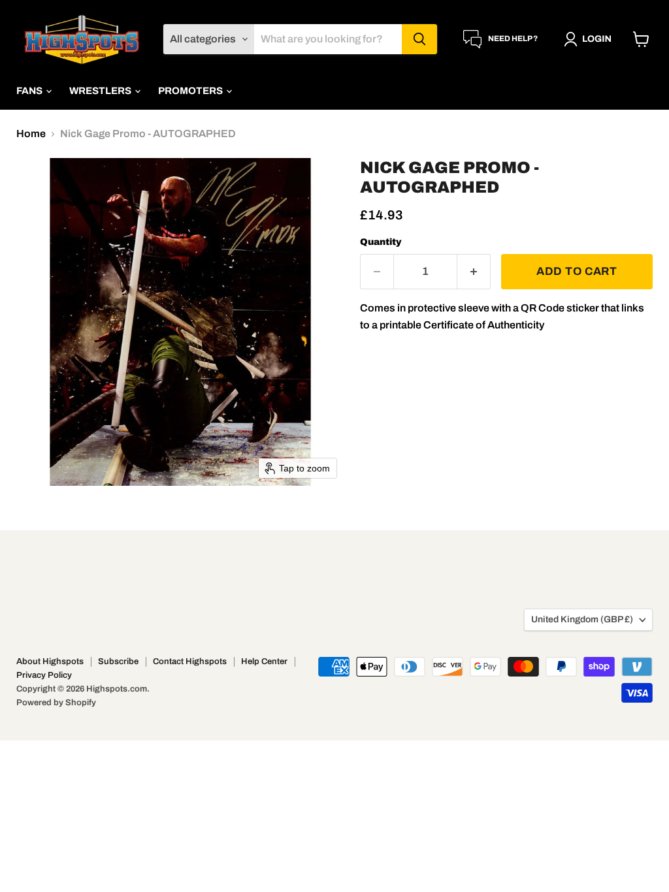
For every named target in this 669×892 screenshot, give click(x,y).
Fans (30, 91)
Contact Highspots (190, 661)
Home (31, 133)
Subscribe (118, 661)
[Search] (419, 39)
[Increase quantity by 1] (474, 271)
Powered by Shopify (56, 702)
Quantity (381, 242)
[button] (590, 39)
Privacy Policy (44, 675)
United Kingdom (582, 619)
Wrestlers (101, 91)
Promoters (191, 91)
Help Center (264, 661)
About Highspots (50, 661)
